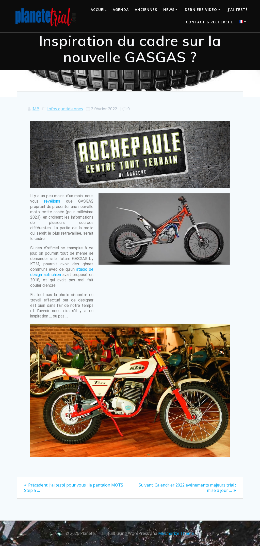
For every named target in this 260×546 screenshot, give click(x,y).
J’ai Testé (238, 9)
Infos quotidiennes (65, 109)
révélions (52, 201)
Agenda (121, 9)
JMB (35, 109)
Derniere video (201, 9)
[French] (243, 22)
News (168, 9)
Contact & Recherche (209, 22)
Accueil (99, 9)
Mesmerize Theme (176, 533)
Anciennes (146, 9)
